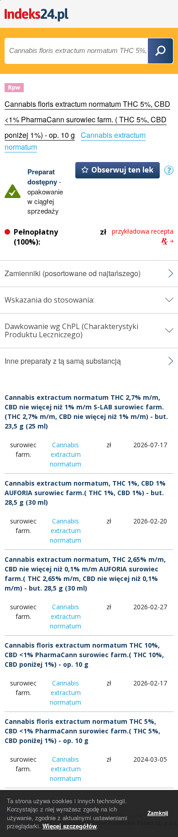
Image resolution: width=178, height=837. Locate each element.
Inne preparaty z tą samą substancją (63, 361)
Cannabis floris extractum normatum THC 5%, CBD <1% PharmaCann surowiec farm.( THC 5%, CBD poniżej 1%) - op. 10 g (82, 731)
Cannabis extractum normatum (65, 454)
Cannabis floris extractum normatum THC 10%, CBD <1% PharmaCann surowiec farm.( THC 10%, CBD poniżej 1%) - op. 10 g (84, 655)
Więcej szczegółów (69, 825)
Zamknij (157, 813)
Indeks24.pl (36, 14)
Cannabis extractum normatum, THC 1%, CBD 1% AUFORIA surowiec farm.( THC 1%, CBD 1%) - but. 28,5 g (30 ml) (85, 493)
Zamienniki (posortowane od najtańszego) (73, 273)
